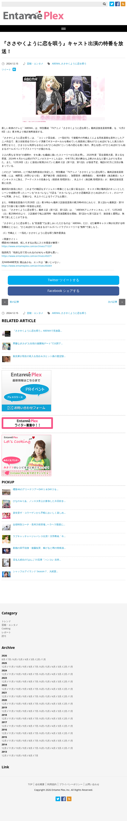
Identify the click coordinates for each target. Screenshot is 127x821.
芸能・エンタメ (35, 63)
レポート (6, 632)
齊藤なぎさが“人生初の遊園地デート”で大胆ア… (38, 343)
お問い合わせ (92, 784)
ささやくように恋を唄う (73, 63)
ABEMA (56, 63)
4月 (26, 659)
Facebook (117, 4)
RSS (123, 4)
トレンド (6, 621)
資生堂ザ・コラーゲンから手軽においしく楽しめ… (39, 512)
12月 (4, 666)
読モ (4, 635)
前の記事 (11, 301)
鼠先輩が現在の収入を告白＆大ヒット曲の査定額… (39, 356)
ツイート (6, 69)
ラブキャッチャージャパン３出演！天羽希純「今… (39, 536)
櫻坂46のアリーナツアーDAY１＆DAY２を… (35, 489)
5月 (21, 659)
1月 (44, 659)
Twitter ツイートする (63, 280)
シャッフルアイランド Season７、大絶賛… (35, 571)
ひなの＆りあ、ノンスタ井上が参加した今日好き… (39, 501)
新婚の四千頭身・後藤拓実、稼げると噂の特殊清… (39, 547)
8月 (3, 659)
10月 (18, 666)
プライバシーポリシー (71, 784)
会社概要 (39, 784)
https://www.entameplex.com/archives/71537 (27, 246)
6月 (15, 659)
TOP (30, 784)
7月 (9, 659)
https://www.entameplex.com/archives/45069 (27, 265)
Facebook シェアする (63, 290)
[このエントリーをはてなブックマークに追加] (14, 70)
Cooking (6, 628)
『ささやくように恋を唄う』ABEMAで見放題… (37, 330)
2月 (38, 659)
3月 (32, 659)
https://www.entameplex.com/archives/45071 (27, 256)
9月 (25, 666)
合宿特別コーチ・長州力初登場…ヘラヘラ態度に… (39, 524)
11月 (11, 666)
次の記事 (115, 301)
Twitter (111, 4)
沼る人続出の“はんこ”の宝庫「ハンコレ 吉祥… (37, 559)
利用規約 (52, 784)
